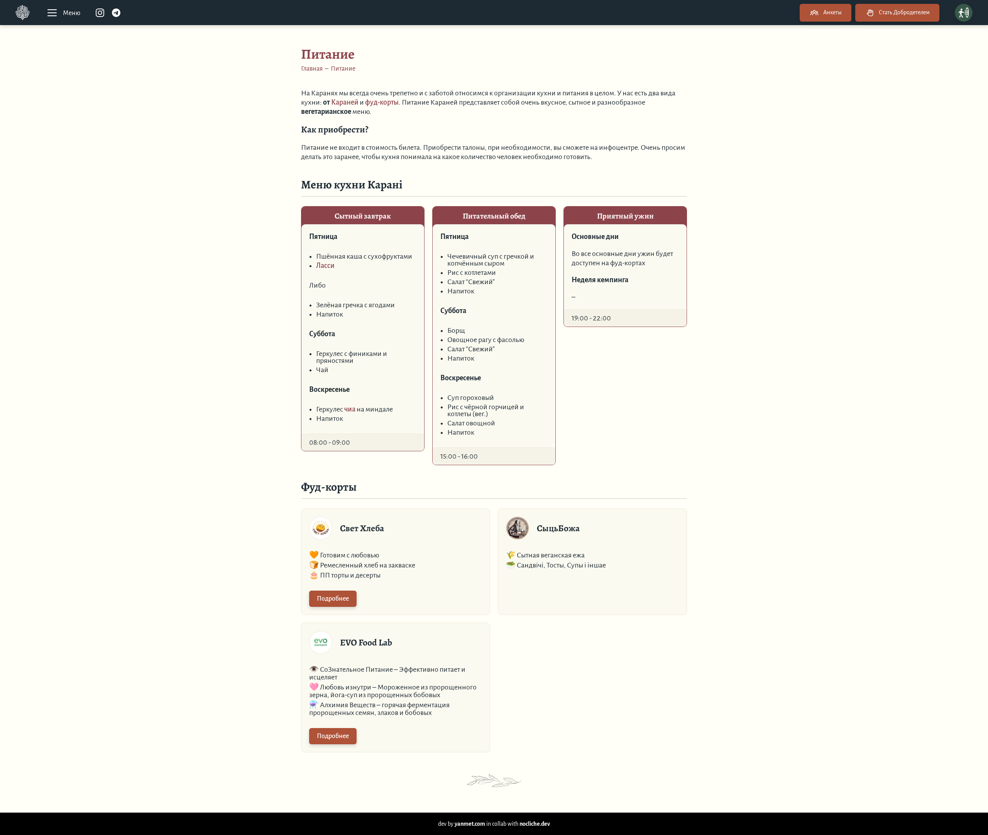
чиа (349, 409)
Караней (345, 102)
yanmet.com (470, 824)
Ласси (325, 265)
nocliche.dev (534, 824)
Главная (312, 68)
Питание (343, 68)
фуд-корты (382, 102)
